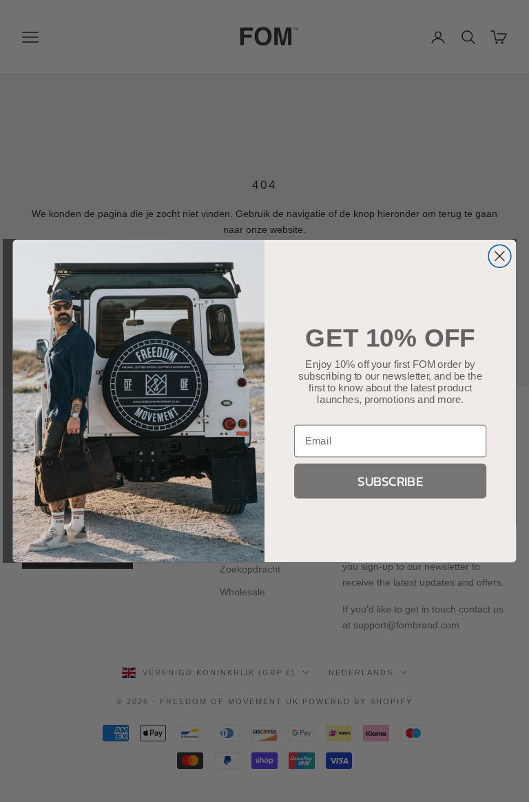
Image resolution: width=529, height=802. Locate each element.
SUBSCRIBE (390, 481)
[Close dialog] (499, 256)
